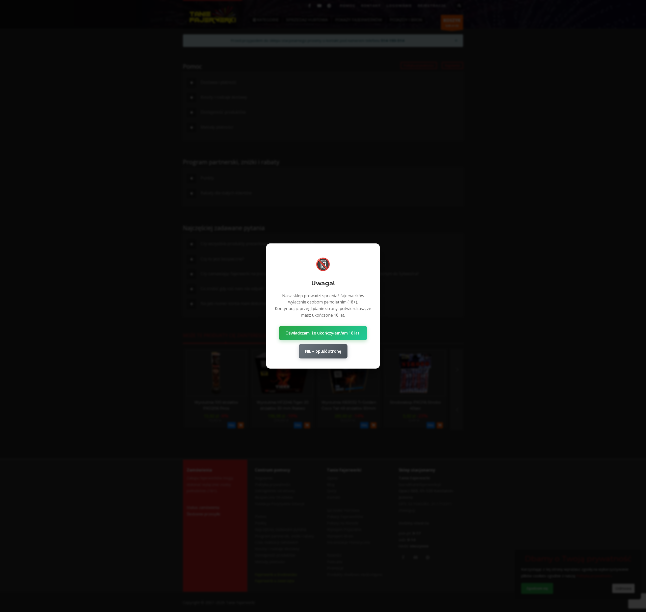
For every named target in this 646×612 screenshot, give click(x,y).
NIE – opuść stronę (323, 351)
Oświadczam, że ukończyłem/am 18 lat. (323, 333)
